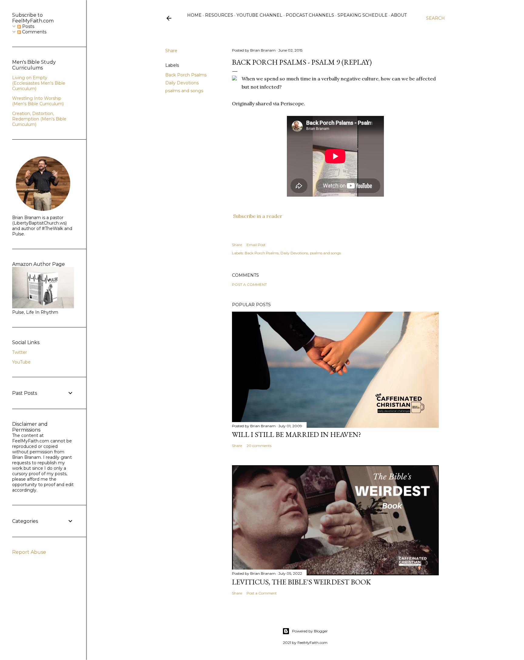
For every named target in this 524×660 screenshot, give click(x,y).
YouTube (21, 362)
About (399, 15)
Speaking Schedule (363, 15)
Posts (27, 26)
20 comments (259, 445)
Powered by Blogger (310, 631)
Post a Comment (249, 284)
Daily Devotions (182, 83)
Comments (33, 32)
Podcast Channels (310, 15)
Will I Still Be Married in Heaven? (296, 434)
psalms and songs (184, 90)
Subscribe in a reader (257, 216)
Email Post (256, 244)
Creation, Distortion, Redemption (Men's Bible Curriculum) (39, 119)
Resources (219, 15)
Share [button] (171, 50)
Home (194, 15)
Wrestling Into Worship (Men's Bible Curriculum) (38, 101)
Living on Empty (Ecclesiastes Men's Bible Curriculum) (38, 83)
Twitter (19, 352)
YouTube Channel (259, 15)
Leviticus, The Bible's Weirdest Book (301, 582)
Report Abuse (29, 552)
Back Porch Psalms (186, 75)
